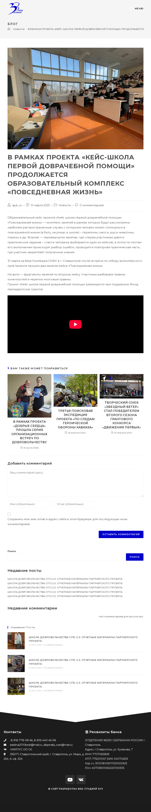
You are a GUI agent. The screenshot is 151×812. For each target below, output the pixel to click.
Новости (65, 205)
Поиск (12, 551)
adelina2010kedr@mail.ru (26, 745)
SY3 (100, 788)
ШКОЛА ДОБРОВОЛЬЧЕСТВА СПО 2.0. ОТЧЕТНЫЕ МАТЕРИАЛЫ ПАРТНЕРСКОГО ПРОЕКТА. (65, 578)
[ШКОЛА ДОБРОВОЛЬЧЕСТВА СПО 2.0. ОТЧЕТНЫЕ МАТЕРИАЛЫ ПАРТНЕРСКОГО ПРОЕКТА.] (16, 640)
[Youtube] (70, 779)
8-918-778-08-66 (22, 740)
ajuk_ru (17, 205)
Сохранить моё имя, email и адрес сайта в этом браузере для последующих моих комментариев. (67, 521)
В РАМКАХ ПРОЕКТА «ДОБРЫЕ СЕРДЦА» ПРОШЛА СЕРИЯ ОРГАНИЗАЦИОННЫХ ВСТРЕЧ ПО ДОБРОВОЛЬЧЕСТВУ (29, 432)
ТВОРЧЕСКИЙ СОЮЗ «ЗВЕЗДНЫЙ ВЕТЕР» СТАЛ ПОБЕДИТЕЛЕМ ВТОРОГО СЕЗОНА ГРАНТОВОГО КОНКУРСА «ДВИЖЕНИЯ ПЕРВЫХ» (121, 415)
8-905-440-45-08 (45, 740)
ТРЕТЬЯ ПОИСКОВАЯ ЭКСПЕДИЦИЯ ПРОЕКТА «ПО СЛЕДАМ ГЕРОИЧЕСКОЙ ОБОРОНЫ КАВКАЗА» (75, 419)
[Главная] (9, 29)
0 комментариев (92, 205)
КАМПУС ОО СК (21, 749)
